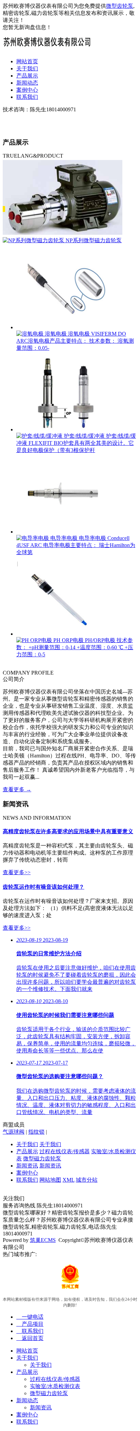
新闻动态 (27, 83)
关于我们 (27, 68)
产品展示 (27, 75)
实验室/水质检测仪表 (55, 1386)
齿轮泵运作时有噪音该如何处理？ (43, 887)
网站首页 (27, 61)
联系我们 (27, 97)
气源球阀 (13, 1132)
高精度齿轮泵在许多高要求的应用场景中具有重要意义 (68, 831)
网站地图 (50, 1180)
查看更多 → (17, 789)
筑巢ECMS (43, 1240)
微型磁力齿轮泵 (42, 1158)
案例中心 (27, 90)
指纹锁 (36, 1132)
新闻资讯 (27, 1165)
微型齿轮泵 (119, 6)
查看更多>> (17, 872)
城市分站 (87, 1180)
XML (68, 1180)
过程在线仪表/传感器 (64, 1151)
